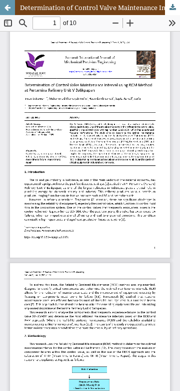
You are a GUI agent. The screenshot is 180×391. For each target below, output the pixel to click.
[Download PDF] (172, 7)
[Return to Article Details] (7, 7)
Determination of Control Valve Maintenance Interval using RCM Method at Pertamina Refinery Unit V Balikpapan (100, 7)
